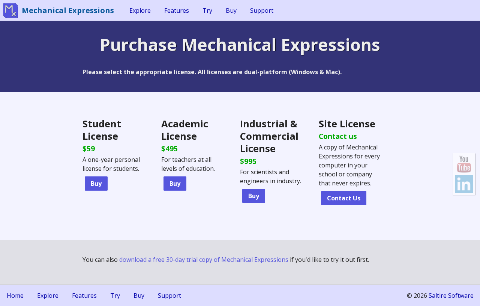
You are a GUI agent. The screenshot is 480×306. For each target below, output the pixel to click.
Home (15, 295)
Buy (231, 10)
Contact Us (343, 198)
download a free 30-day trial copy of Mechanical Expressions (203, 259)
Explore (140, 10)
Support (261, 10)
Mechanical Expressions (68, 10)
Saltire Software (451, 295)
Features (176, 10)
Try (207, 10)
